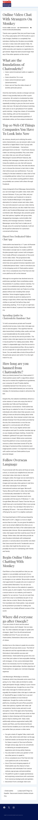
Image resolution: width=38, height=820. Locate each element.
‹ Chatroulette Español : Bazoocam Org (10, 793)
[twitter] (9, 807)
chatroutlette (7, 260)
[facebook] (4, 807)
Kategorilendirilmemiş (14, 29)
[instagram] (13, 807)
